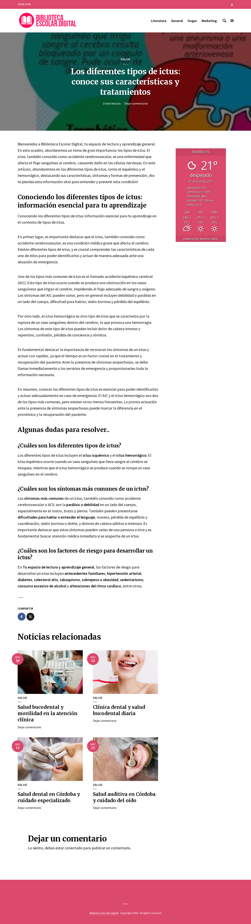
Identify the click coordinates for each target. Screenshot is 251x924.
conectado (73, 847)
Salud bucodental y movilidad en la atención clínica (47, 713)
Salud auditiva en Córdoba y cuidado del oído (124, 797)
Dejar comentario (136, 103)
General (177, 20)
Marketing (209, 20)
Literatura (158, 20)
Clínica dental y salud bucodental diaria (119, 710)
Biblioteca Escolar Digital (104, 913)
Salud (125, 59)
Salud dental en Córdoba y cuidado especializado (49, 797)
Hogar (192, 20)
